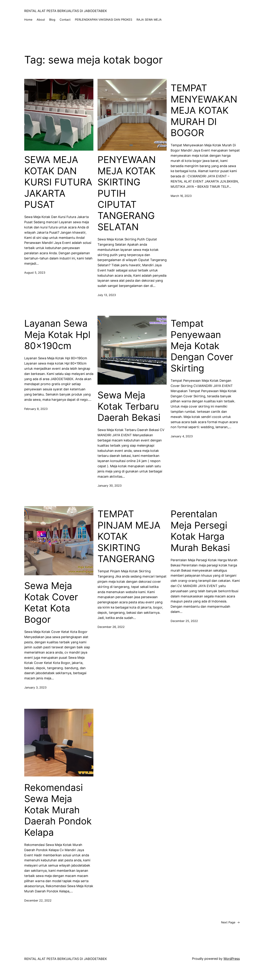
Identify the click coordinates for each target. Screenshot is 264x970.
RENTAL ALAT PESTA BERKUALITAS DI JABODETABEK (65, 11)
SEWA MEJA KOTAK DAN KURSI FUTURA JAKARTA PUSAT (58, 182)
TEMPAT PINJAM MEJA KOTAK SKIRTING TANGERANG (129, 536)
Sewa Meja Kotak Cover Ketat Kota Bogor (51, 602)
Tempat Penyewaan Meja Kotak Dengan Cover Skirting (202, 346)
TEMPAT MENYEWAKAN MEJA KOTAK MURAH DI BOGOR (204, 110)
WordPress (231, 958)
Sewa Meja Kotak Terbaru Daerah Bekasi (129, 406)
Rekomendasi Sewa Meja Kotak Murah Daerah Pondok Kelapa (58, 810)
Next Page (230, 922)
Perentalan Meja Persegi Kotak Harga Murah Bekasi (200, 530)
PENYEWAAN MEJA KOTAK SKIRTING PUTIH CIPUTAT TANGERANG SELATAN (127, 193)
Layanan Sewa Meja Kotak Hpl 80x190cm (57, 334)
